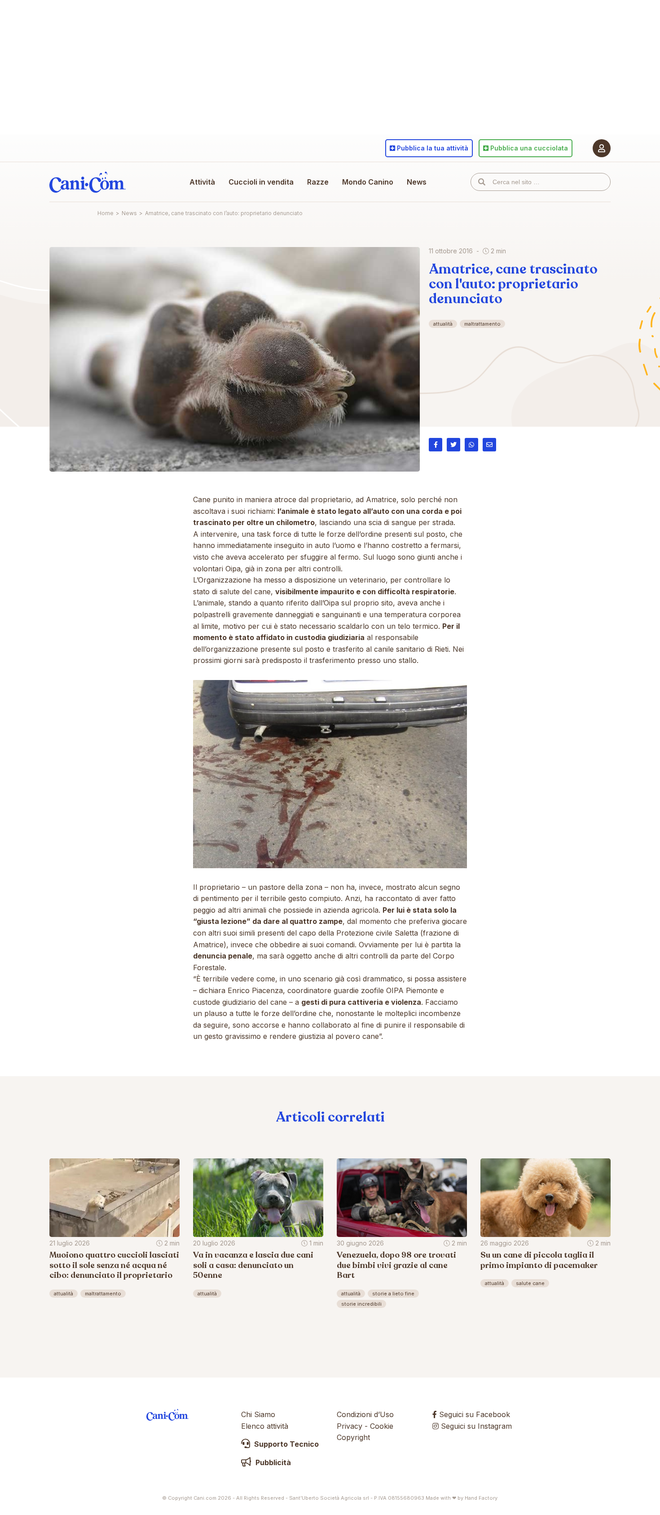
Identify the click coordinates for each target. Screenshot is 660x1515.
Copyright (353, 1437)
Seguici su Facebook (473, 1414)
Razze (318, 181)
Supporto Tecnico (285, 1444)
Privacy (349, 1426)
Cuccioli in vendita (261, 181)
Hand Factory (481, 1498)
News (417, 181)
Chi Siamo (258, 1414)
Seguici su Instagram (475, 1426)
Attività (202, 181)
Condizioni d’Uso (365, 1414)
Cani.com (87, 182)
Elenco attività (264, 1426)
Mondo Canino (367, 181)
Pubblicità (272, 1462)
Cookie (381, 1426)
